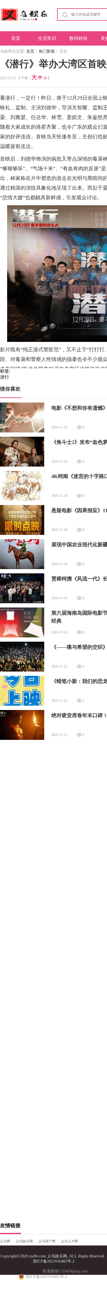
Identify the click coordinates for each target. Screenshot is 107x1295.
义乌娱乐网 (24, 1241)
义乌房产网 (46, 1241)
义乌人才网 (69, 1241)
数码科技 (78, 38)
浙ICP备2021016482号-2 (53, 1261)
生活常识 (47, 38)
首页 (15, 38)
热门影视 (47, 51)
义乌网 (5, 1241)
